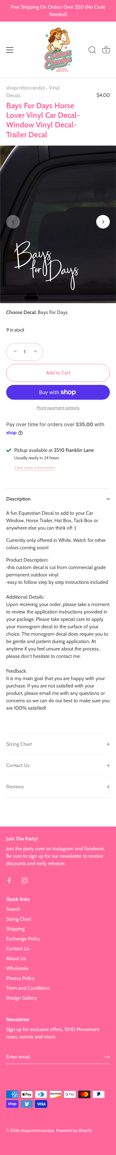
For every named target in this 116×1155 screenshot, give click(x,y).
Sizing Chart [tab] (19, 744)
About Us (16, 958)
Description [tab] (18, 499)
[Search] (92, 51)
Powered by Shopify (74, 1130)
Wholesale (17, 968)
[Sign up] (107, 1057)
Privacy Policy (20, 978)
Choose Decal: (21, 312)
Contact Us (18, 948)
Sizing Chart (18, 919)
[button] (13, 222)
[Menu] (10, 50)
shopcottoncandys (25, 88)
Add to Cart (58, 373)
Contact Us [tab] (18, 765)
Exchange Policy (23, 939)
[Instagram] (25, 880)
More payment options (58, 407)
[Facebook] (9, 880)
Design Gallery (21, 998)
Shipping (15, 929)
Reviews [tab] (15, 787)
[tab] (58, 621)
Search (13, 909)
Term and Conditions (28, 988)
